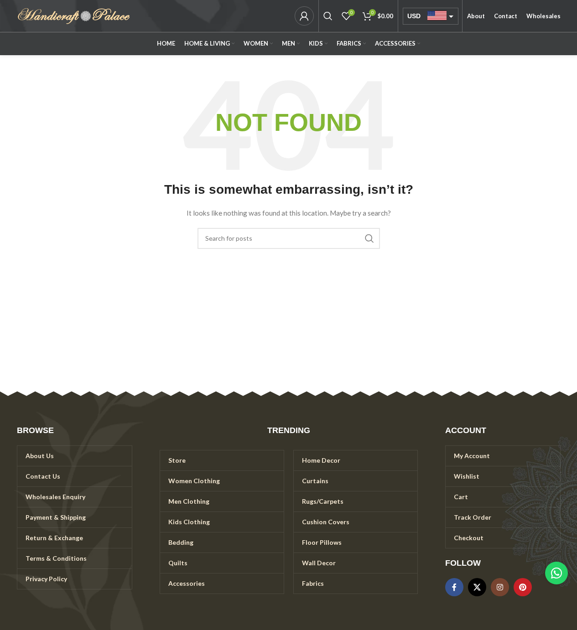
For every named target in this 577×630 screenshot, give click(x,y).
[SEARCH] (369, 238)
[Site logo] (74, 15)
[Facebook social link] (454, 587)
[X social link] (477, 587)
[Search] (328, 16)
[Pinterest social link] (523, 587)
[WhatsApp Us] (556, 573)
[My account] (304, 16)
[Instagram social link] (500, 587)
